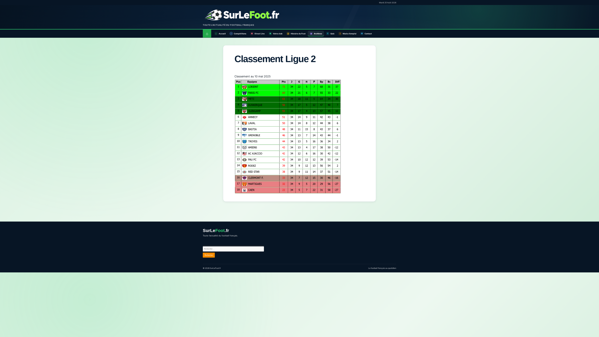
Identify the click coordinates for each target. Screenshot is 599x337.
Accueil (222, 33)
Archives (318, 33)
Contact (368, 33)
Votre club (277, 33)
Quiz (332, 33)
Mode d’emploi (349, 33)
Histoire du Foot (298, 33)
